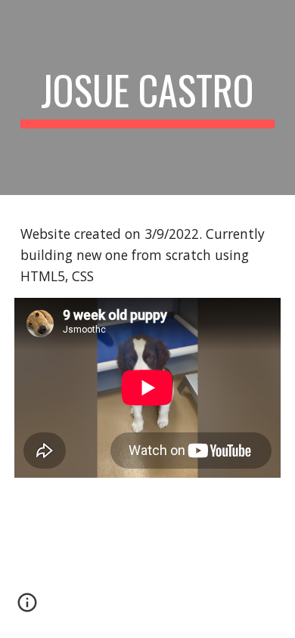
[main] (147, 97)
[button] (27, 608)
